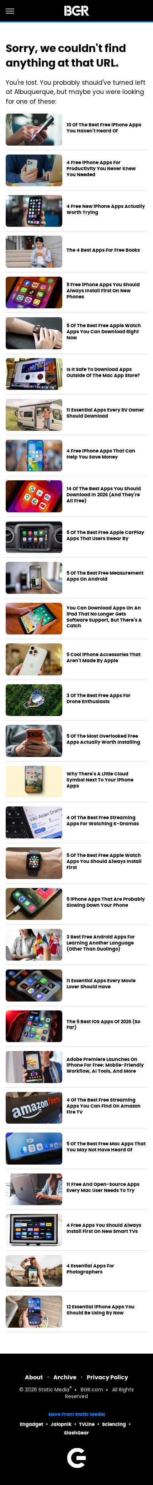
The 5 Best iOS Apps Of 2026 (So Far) (103, 1025)
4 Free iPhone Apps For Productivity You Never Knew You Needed (101, 169)
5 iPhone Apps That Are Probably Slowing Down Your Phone (106, 902)
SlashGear (76, 1433)
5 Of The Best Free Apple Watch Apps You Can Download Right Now (104, 332)
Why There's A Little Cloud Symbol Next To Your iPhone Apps (100, 780)
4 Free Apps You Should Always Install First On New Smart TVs (104, 1228)
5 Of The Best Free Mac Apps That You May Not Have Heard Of (106, 1147)
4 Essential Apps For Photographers (90, 1269)
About (34, 1377)
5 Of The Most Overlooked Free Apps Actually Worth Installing (103, 739)
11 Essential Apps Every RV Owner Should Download (105, 413)
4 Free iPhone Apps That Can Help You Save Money (101, 454)
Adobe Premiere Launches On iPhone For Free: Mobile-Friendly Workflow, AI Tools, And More (105, 1065)
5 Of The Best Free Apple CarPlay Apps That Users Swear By (105, 536)
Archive (64, 1377)
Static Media (53, 1390)
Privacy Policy (107, 1377)
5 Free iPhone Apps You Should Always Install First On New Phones (103, 291)
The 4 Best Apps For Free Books (103, 250)
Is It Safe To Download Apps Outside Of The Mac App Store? (103, 372)
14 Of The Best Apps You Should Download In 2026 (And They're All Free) (104, 495)
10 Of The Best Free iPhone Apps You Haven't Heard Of (104, 128)
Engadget (31, 1424)
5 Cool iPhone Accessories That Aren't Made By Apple (104, 658)
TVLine (87, 1424)
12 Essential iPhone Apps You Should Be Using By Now (100, 1310)
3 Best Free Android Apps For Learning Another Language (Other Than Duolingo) (101, 943)
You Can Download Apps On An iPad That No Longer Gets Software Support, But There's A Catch (104, 617)
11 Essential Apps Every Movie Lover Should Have (101, 984)
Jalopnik (61, 1424)
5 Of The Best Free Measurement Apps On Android (105, 576)
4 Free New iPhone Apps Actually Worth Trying (106, 209)
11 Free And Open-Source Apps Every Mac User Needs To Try (103, 1187)
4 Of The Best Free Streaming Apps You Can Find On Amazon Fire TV (104, 1106)
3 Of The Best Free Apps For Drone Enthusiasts (99, 699)
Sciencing (114, 1424)
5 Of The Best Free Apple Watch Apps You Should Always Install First (104, 861)
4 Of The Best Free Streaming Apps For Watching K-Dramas (103, 821)
